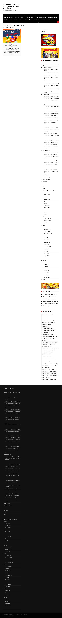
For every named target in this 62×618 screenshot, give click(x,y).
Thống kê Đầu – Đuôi (47, 246)
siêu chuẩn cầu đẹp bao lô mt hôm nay (50, 160)
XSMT (20, 19)
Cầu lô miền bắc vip (45, 15)
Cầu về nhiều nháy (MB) (48, 233)
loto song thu (44, 338)
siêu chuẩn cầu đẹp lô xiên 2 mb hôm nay (51, 115)
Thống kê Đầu (46, 251)
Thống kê (18, 22)
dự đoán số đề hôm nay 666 (47, 336)
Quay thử (31, 22)
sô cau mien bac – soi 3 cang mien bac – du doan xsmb (11, 6)
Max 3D (6, 538)
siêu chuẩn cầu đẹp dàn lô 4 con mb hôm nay (51, 108)
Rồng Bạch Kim (44, 344)
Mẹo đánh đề (44, 340)
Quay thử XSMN (46, 272)
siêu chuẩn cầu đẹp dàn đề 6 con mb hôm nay (51, 98)
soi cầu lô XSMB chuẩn (46, 369)
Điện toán (6, 22)
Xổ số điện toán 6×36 (47, 218)
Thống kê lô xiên (46, 255)
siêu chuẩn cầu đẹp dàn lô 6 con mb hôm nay (51, 111)
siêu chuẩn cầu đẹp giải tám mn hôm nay (50, 142)
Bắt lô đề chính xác (31, 17)
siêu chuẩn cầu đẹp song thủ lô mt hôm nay (51, 152)
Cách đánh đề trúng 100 (46, 324)
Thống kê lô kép (46, 253)
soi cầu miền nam (45, 371)
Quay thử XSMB (46, 270)
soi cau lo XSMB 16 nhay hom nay (48, 350)
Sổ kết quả (43, 19)
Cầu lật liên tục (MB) (47, 229)
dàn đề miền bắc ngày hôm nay (47, 334)
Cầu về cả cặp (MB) (47, 231)
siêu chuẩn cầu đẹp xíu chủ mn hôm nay (50, 133)
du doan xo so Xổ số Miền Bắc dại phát (49, 328)
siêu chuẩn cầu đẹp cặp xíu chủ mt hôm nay (51, 162)
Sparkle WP (13, 615)
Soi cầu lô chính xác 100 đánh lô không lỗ (49, 363)
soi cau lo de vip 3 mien (46, 348)
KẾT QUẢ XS (6, 19)
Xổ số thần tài (7, 551)
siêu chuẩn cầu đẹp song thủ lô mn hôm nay (51, 135)
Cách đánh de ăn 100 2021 (46, 318)
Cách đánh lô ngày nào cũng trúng (48, 320)
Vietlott (50, 19)
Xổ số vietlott (46, 203)
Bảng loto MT (46, 266)
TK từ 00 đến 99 (8, 568)
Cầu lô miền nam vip (8, 17)
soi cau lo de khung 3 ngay (46, 346)
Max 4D (45, 212)
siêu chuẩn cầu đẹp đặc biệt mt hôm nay (50, 164)
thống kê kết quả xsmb (54, 375)
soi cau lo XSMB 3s (55, 348)
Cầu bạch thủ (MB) (8, 555)
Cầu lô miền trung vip (19, 17)
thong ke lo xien (45, 375)
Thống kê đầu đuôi (47, 237)
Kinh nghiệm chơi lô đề (41, 17)
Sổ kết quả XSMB (47, 194)
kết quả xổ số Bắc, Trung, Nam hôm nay (31, 19)
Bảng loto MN (46, 264)
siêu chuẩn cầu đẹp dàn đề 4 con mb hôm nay (51, 96)
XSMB (11, 19)
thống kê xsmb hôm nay (46, 377)
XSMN (15, 19)
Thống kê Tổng (46, 244)
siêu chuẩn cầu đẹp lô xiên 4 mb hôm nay (51, 120)
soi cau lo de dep (52, 344)
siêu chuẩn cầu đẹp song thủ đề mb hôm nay (51, 72)
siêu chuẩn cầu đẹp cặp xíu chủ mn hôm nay (51, 140)
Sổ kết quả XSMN (8, 525)
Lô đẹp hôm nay (52, 338)
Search (43, 31)
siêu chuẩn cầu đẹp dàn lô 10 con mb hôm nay (51, 106)
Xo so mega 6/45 (47, 205)
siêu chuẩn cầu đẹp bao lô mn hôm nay (50, 137)
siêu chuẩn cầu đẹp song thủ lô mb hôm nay (51, 75)
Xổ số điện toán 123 (47, 220)
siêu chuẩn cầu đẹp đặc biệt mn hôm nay (51, 127)
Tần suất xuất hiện (47, 242)
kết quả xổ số (55, 336)
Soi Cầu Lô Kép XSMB (45, 365)
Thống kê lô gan (46, 258)
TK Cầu (12, 22)
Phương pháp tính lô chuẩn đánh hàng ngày (50, 342)
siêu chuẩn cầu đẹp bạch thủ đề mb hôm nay (51, 83)
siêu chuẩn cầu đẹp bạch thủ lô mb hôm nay (51, 88)
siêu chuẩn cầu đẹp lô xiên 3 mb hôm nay (51, 117)
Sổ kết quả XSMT (47, 199)
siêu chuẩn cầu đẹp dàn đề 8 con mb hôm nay (51, 100)
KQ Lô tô (25, 22)
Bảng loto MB (7, 590)
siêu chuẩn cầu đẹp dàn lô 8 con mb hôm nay (51, 113)
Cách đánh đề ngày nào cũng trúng (48, 322)
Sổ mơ (37, 22)
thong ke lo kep (53, 373)
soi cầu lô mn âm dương (46, 367)
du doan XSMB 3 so (45, 332)
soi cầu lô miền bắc (54, 365)
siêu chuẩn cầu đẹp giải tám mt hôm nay (50, 166)
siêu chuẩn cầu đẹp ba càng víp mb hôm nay (51, 80)
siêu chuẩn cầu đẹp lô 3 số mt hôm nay (50, 169)
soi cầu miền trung (53, 371)
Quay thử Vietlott (47, 277)
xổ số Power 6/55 (47, 207)
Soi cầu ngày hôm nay (52, 17)
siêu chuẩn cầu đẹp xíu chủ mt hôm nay (50, 154)
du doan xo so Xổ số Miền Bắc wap (48, 330)
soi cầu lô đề (54, 369)
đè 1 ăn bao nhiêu (53, 379)
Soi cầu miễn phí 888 (45, 373)
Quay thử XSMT (46, 275)
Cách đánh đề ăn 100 (45, 326)
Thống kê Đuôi (46, 249)
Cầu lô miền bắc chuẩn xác (33, 15)
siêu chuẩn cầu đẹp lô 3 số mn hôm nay (50, 144)
